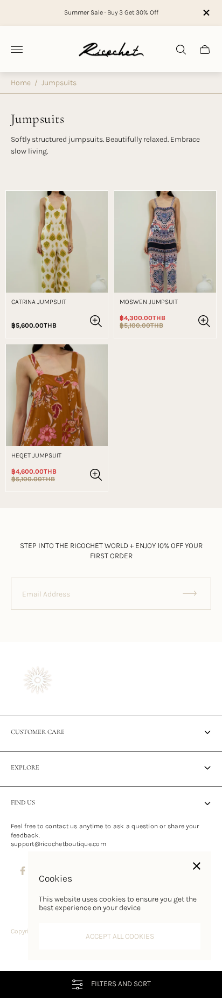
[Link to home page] (38, 681)
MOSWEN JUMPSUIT (149, 302)
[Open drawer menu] (17, 49)
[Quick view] (96, 321)
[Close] (197, 866)
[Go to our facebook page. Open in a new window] (22, 871)
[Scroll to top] (111, 964)
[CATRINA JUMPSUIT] (57, 242)
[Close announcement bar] (205, 12)
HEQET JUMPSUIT (36, 455)
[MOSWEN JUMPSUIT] (165, 242)
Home (21, 82)
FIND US (23, 803)
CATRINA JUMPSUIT (38, 302)
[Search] (181, 49)
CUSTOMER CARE (38, 732)
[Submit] (194, 593)
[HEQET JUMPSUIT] (57, 395)
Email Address (46, 594)
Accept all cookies (120, 936)
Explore (25, 768)
